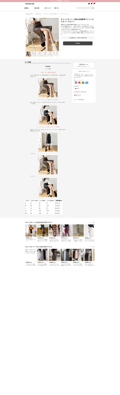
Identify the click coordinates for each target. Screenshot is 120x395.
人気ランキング (47, 8)
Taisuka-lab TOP (29, 13)
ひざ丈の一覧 (38, 13)
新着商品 (26, 8)
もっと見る (92, 222)
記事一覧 (56, 8)
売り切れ (78, 43)
